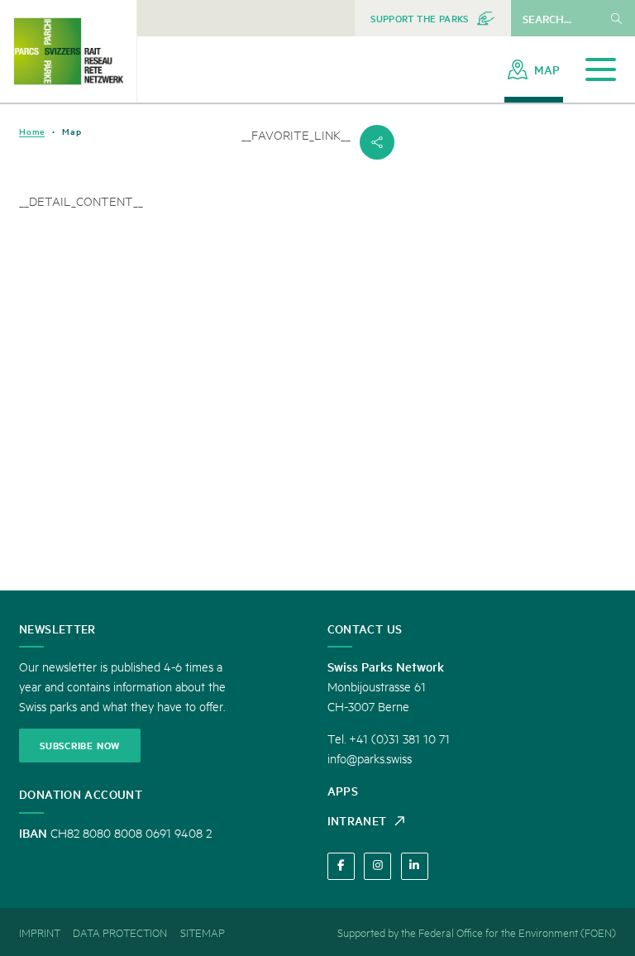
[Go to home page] (68, 51)
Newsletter (57, 628)
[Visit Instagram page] (377, 866)
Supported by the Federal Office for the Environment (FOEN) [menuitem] (476, 932)
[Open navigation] (600, 70)
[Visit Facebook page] (341, 866)
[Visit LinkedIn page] (414, 866)
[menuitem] (433, 18)
